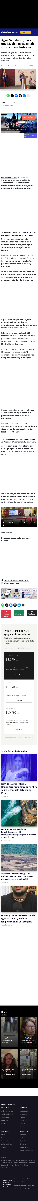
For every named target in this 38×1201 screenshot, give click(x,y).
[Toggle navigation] (34, 32)
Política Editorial (7, 1114)
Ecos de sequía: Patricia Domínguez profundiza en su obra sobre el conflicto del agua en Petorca (19, 788)
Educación (5, 1165)
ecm (3, 68)
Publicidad (5, 1117)
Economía (24, 1160)
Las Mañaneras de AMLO (24, 66)
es (25, 1188)
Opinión (23, 1141)
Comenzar (19, 700)
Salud (10, 1163)
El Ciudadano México (10, 103)
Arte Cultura (14, 1165)
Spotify (22, 1126)
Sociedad (31, 1163)
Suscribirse (19, 675)
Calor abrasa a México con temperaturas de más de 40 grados (18, 233)
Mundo (3, 1147)
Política (4, 1160)
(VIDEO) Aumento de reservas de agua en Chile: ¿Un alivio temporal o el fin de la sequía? (18, 918)
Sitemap (31, 1185)
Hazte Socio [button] (25, 32)
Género (15, 1163)
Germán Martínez (9, 177)
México (3, 66)
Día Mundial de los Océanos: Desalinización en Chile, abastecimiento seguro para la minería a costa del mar (18, 833)
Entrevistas (24, 1144)
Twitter (22, 1117)
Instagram (24, 1114)
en (29, 1188)
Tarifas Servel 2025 (20, 1185)
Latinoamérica (6, 1144)
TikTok (22, 1123)
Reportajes (24, 1147)
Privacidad (5, 1123)
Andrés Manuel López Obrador (15, 183)
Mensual (21, 648)
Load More (19, 1091)
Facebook (24, 1111)
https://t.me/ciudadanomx (16, 580)
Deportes (4, 1167)
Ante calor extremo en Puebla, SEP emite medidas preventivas (18, 440)
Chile (3, 1135)
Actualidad (24, 1138)
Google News (6, 615)
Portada (23, 1135)
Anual (29, 648)
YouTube (31, 614)
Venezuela (5, 1141)
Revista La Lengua (26, 1150)
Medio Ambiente (14, 1160)
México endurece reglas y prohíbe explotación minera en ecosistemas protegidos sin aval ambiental (17, 876)
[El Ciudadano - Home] (9, 32)
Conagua (5, 180)
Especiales (23, 1163)
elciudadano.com (12, 583)
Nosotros (17, 1179)
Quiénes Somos (7, 1111)
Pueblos (32, 1160)
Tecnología (24, 1165)
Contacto (4, 1120)
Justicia (4, 1163)
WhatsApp (19, 614)
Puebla (10, 66)
